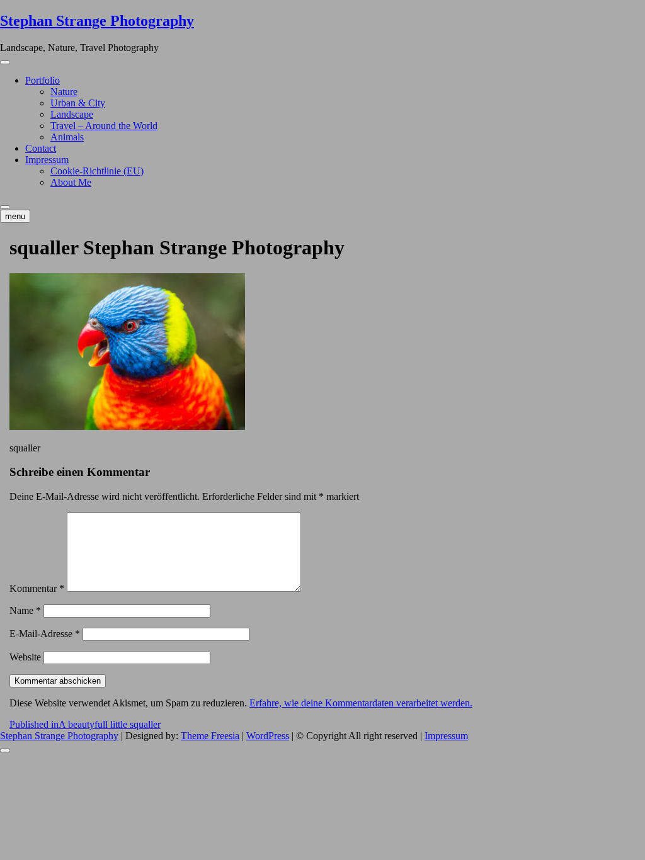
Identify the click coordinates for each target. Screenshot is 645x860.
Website (25, 657)
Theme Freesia (210, 735)
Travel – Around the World (103, 125)
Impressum (47, 159)
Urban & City (77, 103)
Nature (63, 91)
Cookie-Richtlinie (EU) (97, 171)
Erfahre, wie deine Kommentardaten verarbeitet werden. (360, 703)
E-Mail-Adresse (44, 633)
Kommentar (36, 588)
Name (25, 610)
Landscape (71, 114)
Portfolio (42, 80)
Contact (40, 148)
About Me (70, 182)
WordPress (267, 735)
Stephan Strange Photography (97, 21)
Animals (67, 137)
